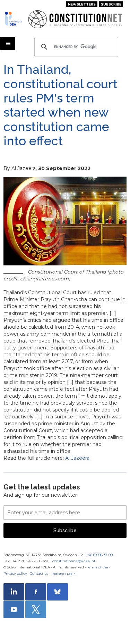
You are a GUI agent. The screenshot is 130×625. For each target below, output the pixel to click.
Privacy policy (15, 573)
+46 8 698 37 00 (99, 555)
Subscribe (111, 4)
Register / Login (63, 573)
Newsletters (82, 4)
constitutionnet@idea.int (73, 561)
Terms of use (97, 567)
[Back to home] (14, 18)
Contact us (39, 573)
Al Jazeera (77, 458)
